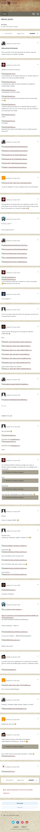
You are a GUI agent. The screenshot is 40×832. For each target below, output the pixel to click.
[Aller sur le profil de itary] (3, 43)
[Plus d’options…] (37, 43)
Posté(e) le (12, 43)
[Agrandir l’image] (8, 73)
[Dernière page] (37, 33)
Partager (20, 803)
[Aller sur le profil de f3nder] (3, 309)
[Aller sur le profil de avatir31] (3, 766)
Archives (15, 26)
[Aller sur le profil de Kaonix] (3, 294)
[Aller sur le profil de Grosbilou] (3, 219)
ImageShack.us (15, 439)
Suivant (32, 33)
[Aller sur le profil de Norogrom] (3, 65)
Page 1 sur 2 (21, 33)
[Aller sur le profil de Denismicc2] (3, 426)
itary (5, 24)
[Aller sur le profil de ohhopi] (3, 657)
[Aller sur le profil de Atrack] (3, 178)
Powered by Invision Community (20, 829)
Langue (15, 827)
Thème (23, 827)
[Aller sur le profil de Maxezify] (3, 327)
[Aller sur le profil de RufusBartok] (3, 395)
